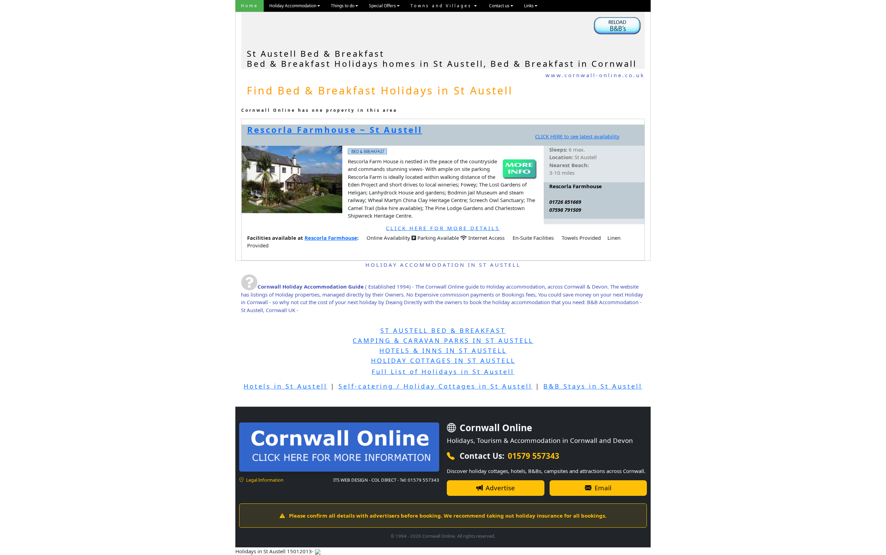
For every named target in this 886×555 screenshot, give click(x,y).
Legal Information (264, 480)
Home (249, 6)
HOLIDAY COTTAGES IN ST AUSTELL (443, 360)
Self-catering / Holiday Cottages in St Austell (435, 386)
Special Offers (383, 6)
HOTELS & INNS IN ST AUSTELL (443, 350)
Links (529, 6)
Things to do (343, 6)
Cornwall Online (494, 427)
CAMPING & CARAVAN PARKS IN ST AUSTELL (443, 340)
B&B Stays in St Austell (592, 386)
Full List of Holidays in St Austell (443, 371)
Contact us (499, 6)
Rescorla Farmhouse (331, 237)
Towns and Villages (442, 6)
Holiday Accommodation (293, 6)
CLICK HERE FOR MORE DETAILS (443, 228)
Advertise (499, 487)
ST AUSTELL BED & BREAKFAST (443, 330)
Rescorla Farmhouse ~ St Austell (334, 129)
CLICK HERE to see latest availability (577, 136)
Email (602, 487)
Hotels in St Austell (285, 386)
